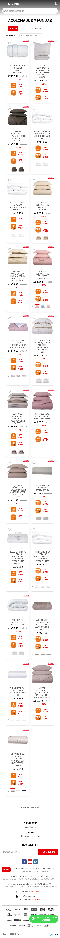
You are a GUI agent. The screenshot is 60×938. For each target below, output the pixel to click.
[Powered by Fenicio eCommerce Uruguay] (53, 934)
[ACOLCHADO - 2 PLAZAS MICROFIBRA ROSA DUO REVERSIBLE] (18, 375)
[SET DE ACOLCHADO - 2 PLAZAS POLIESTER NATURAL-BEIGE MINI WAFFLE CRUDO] (42, 51)
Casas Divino (30, 827)
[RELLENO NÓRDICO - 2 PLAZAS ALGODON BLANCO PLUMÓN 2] (17, 188)
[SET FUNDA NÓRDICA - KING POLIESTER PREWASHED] (42, 257)
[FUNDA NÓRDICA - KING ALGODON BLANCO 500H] (18, 720)
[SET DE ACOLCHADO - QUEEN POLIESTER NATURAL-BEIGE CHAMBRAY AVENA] (42, 674)
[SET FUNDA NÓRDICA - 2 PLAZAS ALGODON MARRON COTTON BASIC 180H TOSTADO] (17, 471)
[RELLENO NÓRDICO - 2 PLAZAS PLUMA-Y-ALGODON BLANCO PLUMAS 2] (46, 164)
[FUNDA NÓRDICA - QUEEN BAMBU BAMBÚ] (46, 519)
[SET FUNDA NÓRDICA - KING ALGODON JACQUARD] (42, 188)
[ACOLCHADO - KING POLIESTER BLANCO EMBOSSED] (17, 51)
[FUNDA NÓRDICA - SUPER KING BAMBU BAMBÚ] (42, 471)
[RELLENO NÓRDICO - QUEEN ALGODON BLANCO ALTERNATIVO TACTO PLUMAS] (43, 586)
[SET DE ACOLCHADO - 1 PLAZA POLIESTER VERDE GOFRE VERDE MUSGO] (17, 117)
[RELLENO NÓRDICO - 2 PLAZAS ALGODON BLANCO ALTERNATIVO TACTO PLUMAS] (42, 537)
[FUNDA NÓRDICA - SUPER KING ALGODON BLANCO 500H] (17, 674)
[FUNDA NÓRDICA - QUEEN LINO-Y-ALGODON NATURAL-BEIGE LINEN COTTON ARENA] (18, 790)
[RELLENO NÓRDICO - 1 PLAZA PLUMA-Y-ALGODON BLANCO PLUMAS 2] (42, 117)
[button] (56, 4)
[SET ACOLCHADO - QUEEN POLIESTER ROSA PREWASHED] (42, 399)
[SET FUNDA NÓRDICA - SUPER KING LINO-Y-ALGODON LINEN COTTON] (17, 399)
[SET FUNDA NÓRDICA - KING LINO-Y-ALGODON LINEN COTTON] (21, 452)
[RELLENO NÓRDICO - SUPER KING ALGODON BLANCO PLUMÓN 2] (21, 235)
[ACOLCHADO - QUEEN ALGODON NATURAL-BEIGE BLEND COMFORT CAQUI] (42, 605)
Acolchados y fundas (29, 35)
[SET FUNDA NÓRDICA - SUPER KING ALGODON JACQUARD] (46, 238)
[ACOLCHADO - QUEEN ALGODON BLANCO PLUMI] (17, 605)
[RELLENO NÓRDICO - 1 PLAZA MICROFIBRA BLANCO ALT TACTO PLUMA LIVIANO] (17, 537)
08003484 (35, 891)
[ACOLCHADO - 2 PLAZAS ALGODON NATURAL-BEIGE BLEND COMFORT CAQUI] (43, 654)
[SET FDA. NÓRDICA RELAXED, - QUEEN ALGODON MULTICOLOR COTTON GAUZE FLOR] (42, 326)
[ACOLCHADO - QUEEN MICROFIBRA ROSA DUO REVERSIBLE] (17, 326)
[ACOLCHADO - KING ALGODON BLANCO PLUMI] (21, 653)
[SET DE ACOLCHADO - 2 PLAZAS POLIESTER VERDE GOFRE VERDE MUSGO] (21, 169)
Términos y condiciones (30, 836)
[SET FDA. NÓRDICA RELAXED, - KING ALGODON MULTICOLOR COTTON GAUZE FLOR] (46, 381)
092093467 (35, 899)
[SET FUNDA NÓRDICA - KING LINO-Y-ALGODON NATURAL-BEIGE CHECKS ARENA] (17, 257)
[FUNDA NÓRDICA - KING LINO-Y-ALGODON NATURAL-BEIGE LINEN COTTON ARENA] (17, 739)
